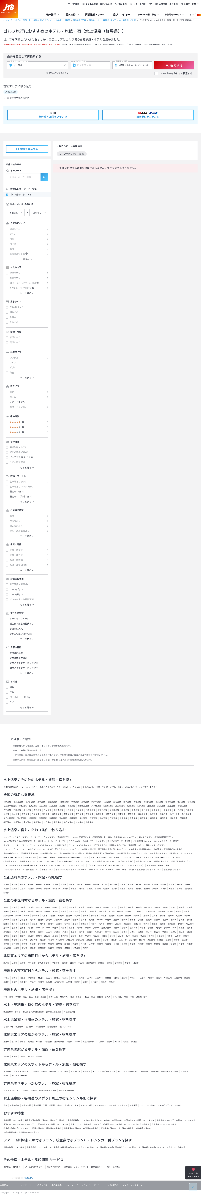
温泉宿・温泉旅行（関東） (53, 1120)
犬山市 (31, 928)
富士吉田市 (24, 924)
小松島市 (160, 936)
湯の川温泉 (30, 802)
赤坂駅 (134, 1042)
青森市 (47, 907)
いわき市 (92, 912)
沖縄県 (6, 893)
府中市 (163, 916)
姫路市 (24, 932)
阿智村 (93, 924)
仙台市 (130, 907)
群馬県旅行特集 (79, 20)
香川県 (114, 889)
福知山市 (133, 928)
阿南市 (169, 936)
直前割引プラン (64, 837)
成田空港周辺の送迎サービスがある (73, 857)
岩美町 (173, 932)
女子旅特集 (117, 1120)
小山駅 (39, 1042)
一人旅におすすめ (143, 861)
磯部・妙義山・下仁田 (79, 997)
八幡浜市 (70, 940)
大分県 (171, 889)
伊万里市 (15, 944)
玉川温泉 (159, 802)
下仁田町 (141, 978)
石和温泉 (189, 810)
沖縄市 (67, 948)
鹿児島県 (189, 889)
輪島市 (149, 920)
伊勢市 (55, 928)
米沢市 (31, 912)
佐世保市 (42, 944)
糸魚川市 (58, 920)
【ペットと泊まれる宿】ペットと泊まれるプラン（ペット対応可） (116, 865)
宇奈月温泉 (102, 810)
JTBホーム (8, 20)
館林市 (57, 978)
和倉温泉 (125, 810)
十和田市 (72, 907)
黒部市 (116, 920)
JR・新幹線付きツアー (34, 1167)
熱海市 (163, 924)
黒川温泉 (27, 822)
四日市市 (46, 928)
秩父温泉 (47, 810)
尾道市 (88, 936)
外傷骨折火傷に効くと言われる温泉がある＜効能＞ (62, 853)
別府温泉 (57, 822)
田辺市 (116, 932)
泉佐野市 (7, 932)
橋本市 (108, 932)
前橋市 (18, 916)
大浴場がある (60, 845)
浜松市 (154, 924)
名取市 (157, 907)
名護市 (59, 948)
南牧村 (151, 978)
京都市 (124, 928)
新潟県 (122, 884)
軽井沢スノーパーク (20, 1076)
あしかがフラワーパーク (128, 1071)
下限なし (13, 212)
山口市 (120, 936)
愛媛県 (122, 889)
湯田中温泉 (56, 814)
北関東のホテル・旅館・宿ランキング (52, 1124)
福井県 (147, 884)
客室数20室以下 (89, 849)
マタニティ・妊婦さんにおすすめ (99, 861)
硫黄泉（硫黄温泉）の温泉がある (100, 853)
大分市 (116, 944)
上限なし (37, 212)
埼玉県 (88, 884)
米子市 (149, 932)
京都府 (22, 889)
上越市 (67, 920)
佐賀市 (176, 940)
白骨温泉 (35, 814)
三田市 (49, 932)
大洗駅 (125, 1042)
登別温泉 (7, 802)
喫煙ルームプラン (163, 857)
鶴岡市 (39, 912)
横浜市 (187, 916)
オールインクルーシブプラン (100, 870)
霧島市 (32, 948)
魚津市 (100, 920)
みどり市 (99, 978)
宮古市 (98, 907)
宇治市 (151, 928)
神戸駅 (117, 1042)
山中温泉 (135, 810)
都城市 (165, 944)
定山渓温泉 (18, 802)
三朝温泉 (113, 818)
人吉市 (92, 944)
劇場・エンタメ (71, 1105)
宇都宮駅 (48, 1042)
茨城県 (63, 884)
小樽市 (22, 907)
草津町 (6, 982)
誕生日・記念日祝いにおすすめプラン (63, 849)
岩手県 (22, 884)
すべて (193, 14)
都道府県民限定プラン (164, 837)
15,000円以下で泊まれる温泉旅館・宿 (89, 837)
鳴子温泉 (127, 802)
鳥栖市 (6, 944)
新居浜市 (80, 940)
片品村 (32, 982)
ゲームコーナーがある (12, 857)
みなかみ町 (59, 982)
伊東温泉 (121, 814)
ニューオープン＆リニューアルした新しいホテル (24, 849)
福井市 (165, 920)
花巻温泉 (75, 802)
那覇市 (51, 948)
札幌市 (6, 907)
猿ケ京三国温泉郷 (53, 1012)
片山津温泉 (166, 810)
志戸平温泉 (96, 802)
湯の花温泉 (22, 818)
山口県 (98, 889)
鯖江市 (6, 924)
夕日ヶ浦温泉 (9, 818)
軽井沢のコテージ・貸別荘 (119, 841)
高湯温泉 (71, 806)
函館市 (14, 907)
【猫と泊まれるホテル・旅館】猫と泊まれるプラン (25, 865)
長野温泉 (33, 818)
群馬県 (92, 20)
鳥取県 (65, 889)
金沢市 (124, 920)
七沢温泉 (69, 810)
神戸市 (16, 932)
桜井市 (81, 932)
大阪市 (167, 928)
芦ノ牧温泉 (96, 806)
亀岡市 (159, 928)
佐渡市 (75, 920)
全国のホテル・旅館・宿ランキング (139, 1120)
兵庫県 (39, 889)
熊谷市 (69, 916)
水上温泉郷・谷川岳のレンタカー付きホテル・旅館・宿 (161, 1147)
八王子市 (145, 916)
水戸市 (112, 912)
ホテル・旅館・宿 (22, 20)
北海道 (6, 884)
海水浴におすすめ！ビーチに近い (52, 841)
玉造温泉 (133, 818)
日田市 (141, 944)
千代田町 (94, 982)
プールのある (121, 870)
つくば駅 (100, 1042)
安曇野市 (84, 924)
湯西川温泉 (120, 806)
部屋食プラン (47, 870)
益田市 (14, 936)
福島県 (55, 884)
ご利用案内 (113, 1185)
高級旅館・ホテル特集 (12, 1120)
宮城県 (31, 884)
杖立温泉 (47, 822)
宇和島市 (60, 940)
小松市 (141, 920)
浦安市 (136, 916)
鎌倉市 (14, 920)
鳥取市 (141, 932)
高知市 (89, 940)
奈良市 (57, 932)
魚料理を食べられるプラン (180, 853)
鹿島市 (24, 944)
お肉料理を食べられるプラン (129, 853)
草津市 (116, 928)
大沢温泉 (107, 802)
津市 (38, 928)
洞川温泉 (83, 818)
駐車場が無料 (30, 857)
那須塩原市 (8, 916)
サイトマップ (71, 1185)
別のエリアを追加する (58, 73)
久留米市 (151, 940)
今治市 (51, 940)
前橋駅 (77, 1042)
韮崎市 (51, 924)
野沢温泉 (25, 814)
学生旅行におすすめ (172, 870)
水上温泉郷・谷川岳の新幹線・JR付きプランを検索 (72, 1147)
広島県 (90, 889)
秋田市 (173, 907)
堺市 (174, 928)
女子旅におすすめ (160, 861)
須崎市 (105, 940)
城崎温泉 (53, 818)
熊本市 (75, 944)
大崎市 (165, 907)
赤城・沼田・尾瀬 (120, 997)
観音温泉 (131, 814)
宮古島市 (76, 948)
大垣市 (110, 924)
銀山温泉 (181, 802)
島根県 (73, 889)
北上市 (114, 907)
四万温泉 (7, 810)
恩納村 (85, 948)
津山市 (47, 936)
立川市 (154, 916)
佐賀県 (147, 889)
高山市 (118, 924)
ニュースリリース (23, 1185)
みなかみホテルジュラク (50, 787)
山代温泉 (145, 810)
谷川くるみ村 (65, 1027)
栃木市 (170, 912)
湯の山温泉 (142, 814)
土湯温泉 (53, 806)
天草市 (108, 944)
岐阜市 (102, 924)
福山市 (96, 936)
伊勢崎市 (35, 916)
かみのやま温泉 (10, 806)
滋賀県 (14, 889)
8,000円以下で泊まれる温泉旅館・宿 (19, 841)
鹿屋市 (16, 948)
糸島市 (168, 940)
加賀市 (157, 920)
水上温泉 (27, 810)
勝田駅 (22, 1042)
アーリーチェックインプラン (42, 837)
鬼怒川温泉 (108, 806)
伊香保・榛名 (21, 997)
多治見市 (127, 924)
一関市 (122, 907)
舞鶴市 (142, 928)
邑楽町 (112, 982)
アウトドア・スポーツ (117, 1105)
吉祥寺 (44, 1071)
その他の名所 (86, 1105)
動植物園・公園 (40, 1105)
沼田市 (53, 916)
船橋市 (112, 916)
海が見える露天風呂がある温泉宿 (168, 849)
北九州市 (133, 940)
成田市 (120, 916)
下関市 (104, 936)
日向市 (190, 944)
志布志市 (42, 948)
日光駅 (69, 1042)
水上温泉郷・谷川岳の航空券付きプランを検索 (116, 1147)
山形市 (22, 912)
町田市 (179, 916)
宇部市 (112, 936)
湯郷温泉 (153, 818)
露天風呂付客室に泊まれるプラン (112, 849)
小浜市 (181, 920)
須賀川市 (102, 912)
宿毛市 (114, 940)
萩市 (128, 936)
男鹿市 (6, 912)
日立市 (120, 912)
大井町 (32, 920)
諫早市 (59, 944)
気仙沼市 (148, 907)
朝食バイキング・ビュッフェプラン (71, 870)
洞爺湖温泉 (52, 802)
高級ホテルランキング (185, 1120)
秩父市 (77, 916)
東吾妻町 (23, 982)
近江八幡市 (106, 928)
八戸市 (63, 907)
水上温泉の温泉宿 (125, 1128)
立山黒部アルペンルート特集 (164, 1124)
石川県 (139, 884)
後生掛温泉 (170, 802)
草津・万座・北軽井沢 (58, 997)
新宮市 (124, 932)
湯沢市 (14, 912)
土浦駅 (6, 1042)
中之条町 (168, 978)
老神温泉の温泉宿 (143, 1128)
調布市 (171, 916)
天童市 (55, 912)
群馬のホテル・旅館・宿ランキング (86, 1124)
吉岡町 (116, 978)
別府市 (124, 944)
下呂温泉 (79, 814)
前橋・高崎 (8, 997)
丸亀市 (6, 940)
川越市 (61, 916)
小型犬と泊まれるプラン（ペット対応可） (67, 865)
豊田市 (14, 928)
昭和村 (49, 982)
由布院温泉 (68, 822)
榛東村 (108, 978)
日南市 (181, 944)
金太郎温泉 (114, 810)
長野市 (59, 924)
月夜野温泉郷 (69, 1012)
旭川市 (31, 907)
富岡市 (81, 978)
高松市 (186, 936)
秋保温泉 (117, 802)
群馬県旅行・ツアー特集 (37, 1147)
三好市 (178, 936)
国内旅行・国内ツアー (12, 1167)
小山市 (186, 912)
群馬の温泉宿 (38, 1128)
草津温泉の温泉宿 (53, 1128)
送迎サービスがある (47, 857)
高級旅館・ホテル (95, 14)
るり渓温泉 (186, 814)
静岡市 (146, 924)
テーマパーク (100, 1105)
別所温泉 (45, 814)
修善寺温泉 (110, 814)
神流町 (132, 978)
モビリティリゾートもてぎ (104, 1071)
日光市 (178, 912)
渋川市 (65, 978)
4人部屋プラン (9, 861)
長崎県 (155, 889)
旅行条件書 (56, 1185)
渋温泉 (6, 814)
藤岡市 (73, 978)
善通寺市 (23, 940)
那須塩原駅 (59, 1042)
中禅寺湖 (86, 1071)
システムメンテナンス (132, 1185)
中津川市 (137, 924)
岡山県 (81, 889)
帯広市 (39, 907)
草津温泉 (171, 806)
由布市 (149, 944)
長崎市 (32, 944)
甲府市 (14, 924)
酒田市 (47, 912)
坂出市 (14, 940)
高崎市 (26, 916)
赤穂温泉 (73, 818)
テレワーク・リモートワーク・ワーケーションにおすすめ (27, 845)
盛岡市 (90, 907)
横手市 (181, 907)
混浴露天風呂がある (29, 853)
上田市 (75, 924)
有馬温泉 (43, 818)
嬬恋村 (187, 978)
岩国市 (135, 936)
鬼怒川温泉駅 (88, 1042)
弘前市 (55, 907)
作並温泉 (137, 802)
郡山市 (83, 912)
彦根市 (88, 928)
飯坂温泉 (33, 806)
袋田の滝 (155, 1071)
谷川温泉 (29, 1027)
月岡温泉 (79, 810)
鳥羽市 (71, 928)
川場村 (41, 982)
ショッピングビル (164, 1105)
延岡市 (173, 944)
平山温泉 (37, 822)
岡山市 (31, 936)
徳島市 (143, 936)
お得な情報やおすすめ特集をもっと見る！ (21, 1132)
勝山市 (190, 920)
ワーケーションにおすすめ (80, 845)
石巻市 (139, 907)
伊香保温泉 (182, 806)
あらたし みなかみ (71, 787)
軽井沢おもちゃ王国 (169, 1071)
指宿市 (24, 948)
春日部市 (94, 916)
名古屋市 (190, 924)
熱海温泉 (99, 814)
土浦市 (128, 912)
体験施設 (133, 1105)
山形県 (47, 884)
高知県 (130, 889)
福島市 (63, 912)
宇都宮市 (161, 912)
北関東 (67, 20)
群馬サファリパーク (22, 1071)
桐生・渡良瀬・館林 (138, 997)
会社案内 (4, 1185)
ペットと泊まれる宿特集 (138, 1124)
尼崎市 (32, 932)
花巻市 (106, 907)
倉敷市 (39, 936)
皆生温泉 (123, 818)
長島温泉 (163, 814)
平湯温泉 (89, 814)
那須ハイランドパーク (58, 1071)
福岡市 (142, 940)
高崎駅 (31, 1042)
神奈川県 (113, 884)
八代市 (83, 944)
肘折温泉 (23, 806)
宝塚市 (41, 932)
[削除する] (64, 65)
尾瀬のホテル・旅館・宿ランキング (18, 1124)
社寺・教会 (14, 1105)
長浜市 (96, 928)
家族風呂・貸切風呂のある (140, 849)
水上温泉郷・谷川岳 (127, 20)
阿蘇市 (100, 944)
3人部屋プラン (24, 861)
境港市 (165, 932)
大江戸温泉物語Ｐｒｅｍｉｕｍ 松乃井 (20, 787)
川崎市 (6, 920)
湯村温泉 (63, 818)
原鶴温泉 (183, 818)
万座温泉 (17, 810)
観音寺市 (33, 940)
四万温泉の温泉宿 (90, 1128)
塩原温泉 (131, 806)
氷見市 (108, 920)
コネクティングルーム (131, 857)
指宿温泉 (89, 822)
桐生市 (22, 978)
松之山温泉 (90, 810)
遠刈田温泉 (148, 802)
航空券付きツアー (54, 1167)
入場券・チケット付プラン (93, 841)
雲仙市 (67, 944)
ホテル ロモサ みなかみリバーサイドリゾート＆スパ (133, 787)
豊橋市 (6, 928)
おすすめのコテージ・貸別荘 (166, 841)
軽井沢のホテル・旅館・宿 (114, 1124)
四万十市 (123, 940)
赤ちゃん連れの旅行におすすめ (70, 861)
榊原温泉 (153, 814)
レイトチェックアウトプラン (15, 837)
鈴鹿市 (63, 928)
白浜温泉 (93, 818)
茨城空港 (184, 1071)
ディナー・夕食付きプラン (155, 853)
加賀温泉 (155, 810)
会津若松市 (73, 912)
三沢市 (81, 907)
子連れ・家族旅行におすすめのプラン (145, 870)
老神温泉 (37, 810)
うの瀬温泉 (40, 1027)
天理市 (65, 932)
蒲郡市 (22, 928)
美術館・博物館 (55, 1105)
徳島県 (106, 889)
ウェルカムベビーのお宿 (43, 861)
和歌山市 (99, 932)
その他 (178, 1105)
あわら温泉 (178, 810)
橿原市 (73, 932)
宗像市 (160, 940)
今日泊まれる (74, 841)
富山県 (130, 884)
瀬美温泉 (85, 802)
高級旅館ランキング (165, 1120)
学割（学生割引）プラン (181, 861)
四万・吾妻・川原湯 (37, 997)
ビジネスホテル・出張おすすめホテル (110, 845)
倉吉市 (157, 932)
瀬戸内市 (64, 936)
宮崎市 (157, 944)
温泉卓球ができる (11, 853)
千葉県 (96, 884)
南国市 (97, 940)
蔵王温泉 (191, 802)
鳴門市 (151, 936)
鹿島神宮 (145, 1071)
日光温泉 (141, 806)
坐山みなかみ (88, 787)
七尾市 (132, 920)
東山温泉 (43, 806)
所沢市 (85, 916)
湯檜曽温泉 (52, 1027)
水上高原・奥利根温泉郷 (33, 1012)
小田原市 (23, 920)
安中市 (90, 978)
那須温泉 (151, 806)
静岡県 (179, 884)
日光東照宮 (75, 1071)
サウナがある (114, 857)
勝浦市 (128, 916)
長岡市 (49, 920)
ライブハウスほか (147, 1105)
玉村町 (69, 982)
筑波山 (6, 1076)
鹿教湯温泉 (68, 814)
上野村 (124, 978)
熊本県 (163, 889)
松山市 (43, 940)
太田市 (44, 916)
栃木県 (71, 884)
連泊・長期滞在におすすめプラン (122, 837)
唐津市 (184, 940)
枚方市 (190, 928)
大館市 (190, 907)
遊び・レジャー (121, 14)
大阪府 (31, 889)
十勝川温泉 (64, 802)
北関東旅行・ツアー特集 (13, 1147)
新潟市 (41, 920)
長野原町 (178, 978)
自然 (5, 1105)
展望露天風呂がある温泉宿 (158, 865)
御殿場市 (172, 924)
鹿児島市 (7, 948)
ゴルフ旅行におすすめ (71, 154)
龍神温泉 (103, 818)
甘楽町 (159, 978)
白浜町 (132, 932)
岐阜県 (171, 884)
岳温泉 (62, 806)
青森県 (14, 884)
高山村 (14, 982)
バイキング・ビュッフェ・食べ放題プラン (21, 870)
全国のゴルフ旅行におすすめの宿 (47, 20)
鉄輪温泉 (79, 822)
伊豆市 (181, 924)
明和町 (85, 982)
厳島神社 (7, 1071)
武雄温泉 (17, 822)
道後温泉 (173, 818)
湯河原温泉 (58, 810)
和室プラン (148, 857)
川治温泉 (161, 806)
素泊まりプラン (145, 837)
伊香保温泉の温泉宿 (72, 1128)
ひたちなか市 (149, 912)
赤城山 (36, 1071)
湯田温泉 (163, 818)
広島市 (73, 936)
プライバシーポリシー (91, 1185)
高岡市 (92, 920)
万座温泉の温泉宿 (108, 1128)
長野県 (163, 884)
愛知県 (188, 884)
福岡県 (139, 889)
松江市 (181, 932)
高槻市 (181, 928)
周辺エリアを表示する (18, 98)
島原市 (51, 944)
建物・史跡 (26, 1105)
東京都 (104, 884)
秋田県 (39, 884)
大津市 (80, 928)
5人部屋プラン (179, 857)
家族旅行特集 (73, 1120)
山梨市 (34, 924)
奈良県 (47, 889)
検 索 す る (176, 65)
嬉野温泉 (7, 822)
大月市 (43, 924)
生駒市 (90, 932)
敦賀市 (173, 920)
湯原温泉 (143, 818)
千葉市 (103, 916)
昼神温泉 (15, 814)
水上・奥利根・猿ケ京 (106, 20)
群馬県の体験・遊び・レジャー (16, 1128)
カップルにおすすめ (124, 861)
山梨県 (155, 884)
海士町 (22, 936)
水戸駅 (14, 1042)
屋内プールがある (98, 857)
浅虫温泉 (41, 802)
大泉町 (103, 982)
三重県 (6, 889)
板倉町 (77, 982)
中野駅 (109, 1042)
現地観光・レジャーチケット (76, 1167)
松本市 (67, 924)
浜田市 (190, 932)
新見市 (55, 936)
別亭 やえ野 (102, 787)
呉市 (81, 936)
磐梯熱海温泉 (83, 806)
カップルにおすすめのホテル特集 (95, 1120)
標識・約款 (42, 1185)
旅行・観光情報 (113, 1167)
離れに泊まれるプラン (155, 845)
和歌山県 (56, 889)
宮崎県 (179, 889)
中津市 (132, 944)
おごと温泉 (174, 814)
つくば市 (137, 912)
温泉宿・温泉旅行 (32, 1120)
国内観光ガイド (97, 1167)
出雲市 (6, 936)
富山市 (83, 920)
